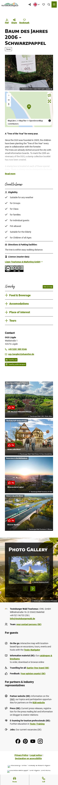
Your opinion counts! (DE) (33, 673)
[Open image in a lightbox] (29, 72)
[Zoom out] (8, 100)
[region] (29, 109)
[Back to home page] (9, 4)
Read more (10, 173)
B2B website (39, 702)
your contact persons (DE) (28, 624)
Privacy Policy (21, 755)
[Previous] (25, 588)
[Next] (32, 588)
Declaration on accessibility (28, 758)
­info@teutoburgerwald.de (22, 618)
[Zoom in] (8, 95)
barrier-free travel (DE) (38, 668)
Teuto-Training (37, 724)
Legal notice (36, 755)
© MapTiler (22, 120)
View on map (47, 287)
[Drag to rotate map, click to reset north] (8, 104)
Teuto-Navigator (32, 650)
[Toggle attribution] (50, 120)
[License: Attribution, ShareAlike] (14, 271)
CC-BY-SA (49, 89)
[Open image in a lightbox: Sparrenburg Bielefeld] (29, 570)
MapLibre (12, 120)
